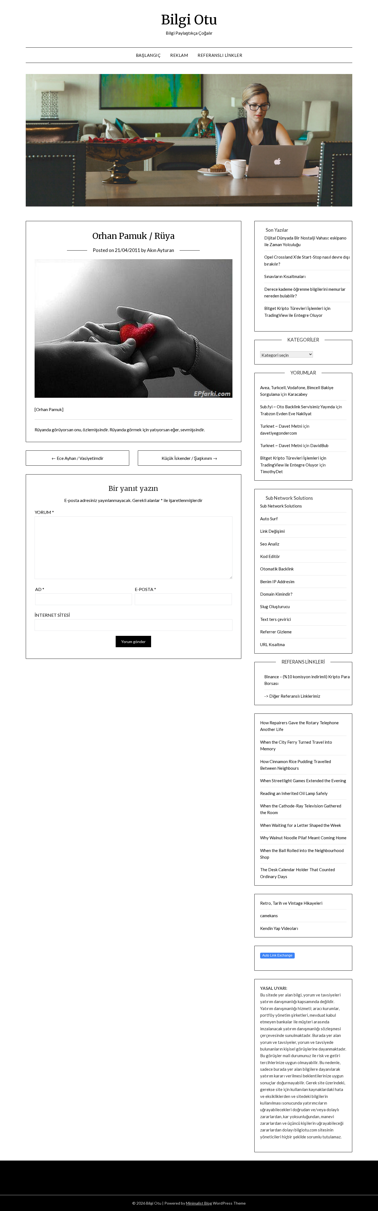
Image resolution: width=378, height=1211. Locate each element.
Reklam (179, 55)
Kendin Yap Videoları (279, 928)
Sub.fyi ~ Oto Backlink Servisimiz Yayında (297, 406)
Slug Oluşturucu (275, 606)
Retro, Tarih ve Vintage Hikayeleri (291, 903)
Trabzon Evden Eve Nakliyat (286, 413)
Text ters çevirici (275, 619)
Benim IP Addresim (277, 581)
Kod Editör (270, 556)
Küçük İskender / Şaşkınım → (189, 458)
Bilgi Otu (189, 19)
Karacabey (297, 394)
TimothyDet (271, 471)
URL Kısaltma (272, 644)
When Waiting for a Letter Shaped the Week (300, 825)
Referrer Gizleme (276, 631)
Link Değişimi (272, 531)
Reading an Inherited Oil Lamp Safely (294, 793)
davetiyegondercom (278, 432)
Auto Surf (269, 518)
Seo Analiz (269, 543)
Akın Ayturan (160, 250)
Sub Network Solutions (281, 505)
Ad (39, 589)
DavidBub (319, 445)
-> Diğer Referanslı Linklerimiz (292, 696)
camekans (269, 915)
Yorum (44, 512)
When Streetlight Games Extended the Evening (303, 780)
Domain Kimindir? (276, 594)
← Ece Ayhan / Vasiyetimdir (77, 458)
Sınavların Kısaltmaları (284, 276)
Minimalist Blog (199, 1203)
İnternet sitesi (52, 615)
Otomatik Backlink (277, 568)
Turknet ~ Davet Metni (281, 426)
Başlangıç (148, 55)
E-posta (145, 589)
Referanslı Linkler (220, 55)
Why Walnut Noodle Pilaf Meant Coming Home (303, 837)
